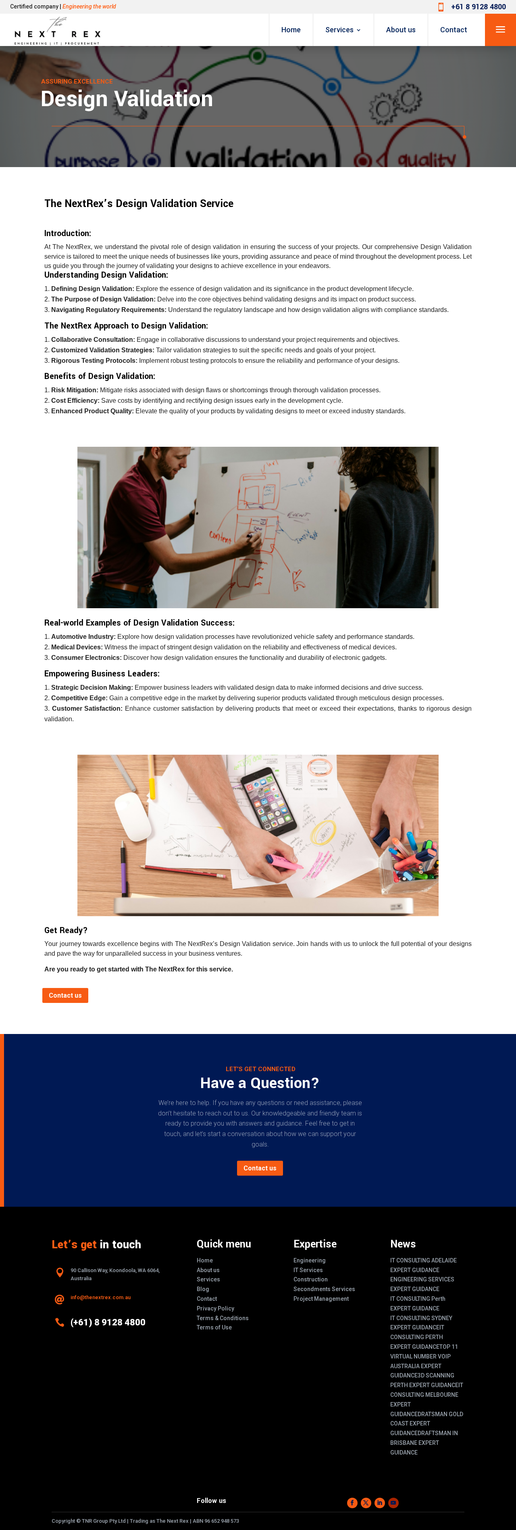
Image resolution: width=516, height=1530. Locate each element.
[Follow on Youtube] (393, 1503)
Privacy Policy (215, 1308)
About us (401, 29)
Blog (203, 1289)
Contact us (65, 995)
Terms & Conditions (223, 1318)
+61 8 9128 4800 (478, 7)
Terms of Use (214, 1327)
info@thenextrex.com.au (101, 1297)
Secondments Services (324, 1289)
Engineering (309, 1260)
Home (291, 29)
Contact (453, 29)
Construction (310, 1279)
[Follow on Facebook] (352, 1503)
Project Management (321, 1299)
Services (339, 29)
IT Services (308, 1270)
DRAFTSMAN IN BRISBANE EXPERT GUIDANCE (424, 1443)
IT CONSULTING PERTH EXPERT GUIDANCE (417, 1337)
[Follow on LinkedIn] (380, 1503)
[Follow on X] (366, 1503)
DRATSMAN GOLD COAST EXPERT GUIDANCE (426, 1424)
